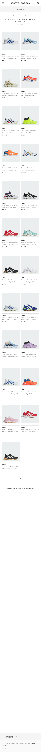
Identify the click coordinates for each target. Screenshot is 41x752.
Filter (20, 9)
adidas (20, 15)
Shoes (14, 15)
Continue (5, 749)
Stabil (26, 15)
